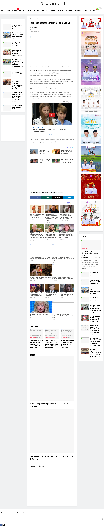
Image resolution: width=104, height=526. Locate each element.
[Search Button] (102, 11)
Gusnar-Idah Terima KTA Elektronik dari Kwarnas (95, 274)
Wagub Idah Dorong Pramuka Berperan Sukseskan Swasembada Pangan (90, 253)
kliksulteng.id (54, 192)
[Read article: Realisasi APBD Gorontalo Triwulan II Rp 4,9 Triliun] (7, 44)
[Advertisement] (50, 179)
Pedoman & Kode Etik (22, 512)
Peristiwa (45, 10)
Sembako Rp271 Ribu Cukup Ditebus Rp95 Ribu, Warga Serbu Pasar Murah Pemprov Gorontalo (95, 342)
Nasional (36, 10)
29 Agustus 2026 (93, 257)
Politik (53, 10)
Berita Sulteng (45, 192)
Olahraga (78, 10)
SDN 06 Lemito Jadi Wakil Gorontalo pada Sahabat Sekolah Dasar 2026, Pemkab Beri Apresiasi (95, 308)
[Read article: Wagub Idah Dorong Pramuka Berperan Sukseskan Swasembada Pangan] (7, 52)
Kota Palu (36, 18)
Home (8, 10)
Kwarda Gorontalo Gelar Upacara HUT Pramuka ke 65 (95, 281)
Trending (14, 10)
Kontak (14, 512)
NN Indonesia (34, 27)
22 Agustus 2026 (34, 350)
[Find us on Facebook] (95, 519)
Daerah (29, 10)
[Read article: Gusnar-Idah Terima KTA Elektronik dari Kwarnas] (85, 274)
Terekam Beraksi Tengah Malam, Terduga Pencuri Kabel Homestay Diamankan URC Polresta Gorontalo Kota (51, 344)
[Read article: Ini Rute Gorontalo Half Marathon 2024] (7, 74)
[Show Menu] (2, 10)
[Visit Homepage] (52, 3)
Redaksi (8, 512)
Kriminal (37, 31)
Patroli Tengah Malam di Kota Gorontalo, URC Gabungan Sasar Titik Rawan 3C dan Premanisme (67, 344)
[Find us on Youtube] (99, 519)
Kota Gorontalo (51, 337)
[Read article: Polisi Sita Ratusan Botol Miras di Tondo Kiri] (7, 27)
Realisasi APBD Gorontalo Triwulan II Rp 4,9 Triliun (17, 44)
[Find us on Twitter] (102, 519)
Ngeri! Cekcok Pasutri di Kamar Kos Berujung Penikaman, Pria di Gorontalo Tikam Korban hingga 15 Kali (36, 344)
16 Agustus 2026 (49, 350)
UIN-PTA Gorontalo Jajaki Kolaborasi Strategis (17, 107)
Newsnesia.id (8, 519)
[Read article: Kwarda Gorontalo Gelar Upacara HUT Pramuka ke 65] (85, 282)
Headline (21, 10)
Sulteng (60, 192)
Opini (85, 10)
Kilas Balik (94, 10)
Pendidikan (69, 10)
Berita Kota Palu (37, 192)
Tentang (3, 512)
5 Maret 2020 (32, 29)
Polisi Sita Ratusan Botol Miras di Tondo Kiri (17, 26)
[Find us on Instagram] (97, 519)
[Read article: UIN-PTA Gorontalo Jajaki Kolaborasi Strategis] (7, 108)
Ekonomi (60, 10)
